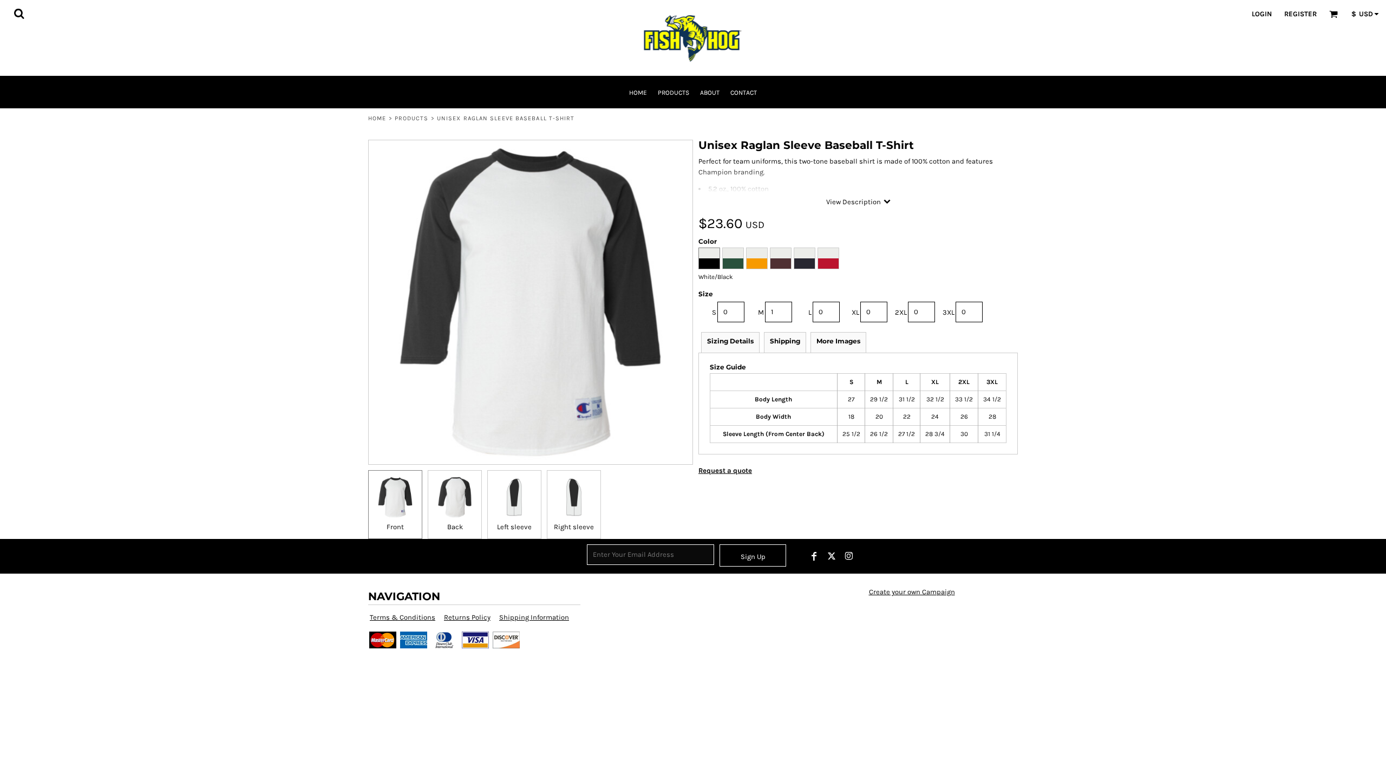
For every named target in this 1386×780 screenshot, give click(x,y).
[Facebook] (814, 556)
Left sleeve (514, 527)
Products (412, 118)
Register (1300, 14)
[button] (19, 13)
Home (377, 118)
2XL (901, 312)
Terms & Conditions (402, 617)
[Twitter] (831, 556)
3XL (948, 312)
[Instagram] (849, 556)
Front (395, 527)
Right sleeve (574, 527)
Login (1262, 14)
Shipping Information (534, 617)
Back (455, 527)
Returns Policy (467, 617)
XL (855, 312)
